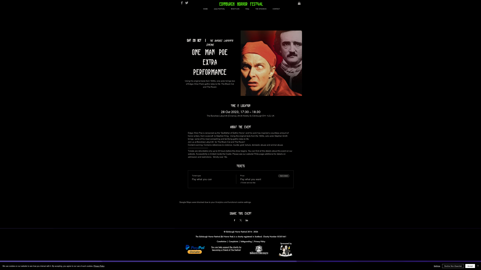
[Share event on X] (240, 220)
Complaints (233, 241)
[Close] (477, 266)
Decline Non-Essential (453, 266)
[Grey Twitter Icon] (187, 3)
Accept (470, 266)
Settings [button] (437, 266)
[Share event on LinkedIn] (247, 220)
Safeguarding (246, 241)
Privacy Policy (259, 241)
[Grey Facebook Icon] (182, 3)
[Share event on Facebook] (234, 220)
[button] (299, 3)
